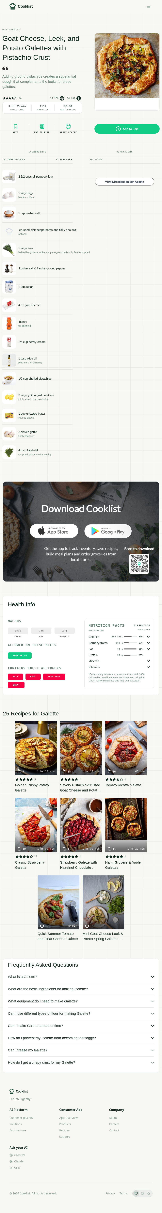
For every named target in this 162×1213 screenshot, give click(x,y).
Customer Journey (21, 1118)
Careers (114, 1124)
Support (64, 1137)
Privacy (110, 1193)
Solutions (15, 1124)
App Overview (68, 1118)
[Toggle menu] (149, 6)
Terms (124, 1193)
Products (65, 1124)
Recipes (64, 1130)
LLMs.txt (95, 1193)
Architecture (17, 1130)
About (113, 1118)
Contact (114, 1130)
